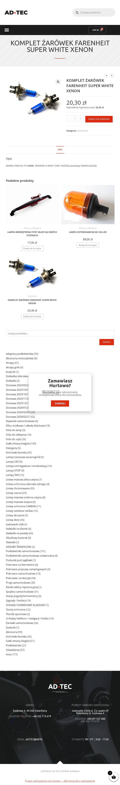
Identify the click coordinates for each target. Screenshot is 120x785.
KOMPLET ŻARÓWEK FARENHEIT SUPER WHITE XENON (32, 301)
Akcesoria (27, 228)
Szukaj (106, 342)
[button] (6, 29)
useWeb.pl (74, 771)
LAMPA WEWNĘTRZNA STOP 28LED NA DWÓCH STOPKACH (32, 234)
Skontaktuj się (51, 392)
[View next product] (112, 75)
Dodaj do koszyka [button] (32, 248)
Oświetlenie (82, 130)
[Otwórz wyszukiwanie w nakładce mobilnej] (94, 12)
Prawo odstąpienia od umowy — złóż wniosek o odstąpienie (60, 781)
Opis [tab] (60, 149)
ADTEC (16, 12)
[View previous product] (106, 75)
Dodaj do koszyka (99, 119)
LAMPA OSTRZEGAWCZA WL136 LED (88, 232)
